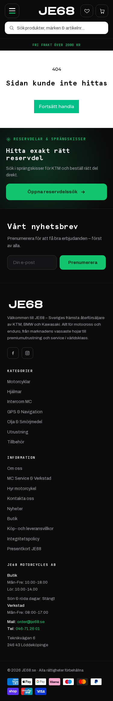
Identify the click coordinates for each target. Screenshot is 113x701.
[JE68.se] (56, 11)
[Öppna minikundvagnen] (102, 11)
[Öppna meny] (12, 11)
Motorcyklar (18, 382)
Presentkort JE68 (24, 549)
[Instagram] (27, 353)
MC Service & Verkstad (29, 478)
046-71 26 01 (28, 628)
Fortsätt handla (56, 106)
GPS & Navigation (24, 412)
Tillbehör (15, 442)
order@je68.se (31, 621)
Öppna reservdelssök (52, 191)
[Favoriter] (86, 11)
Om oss (14, 468)
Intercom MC (19, 401)
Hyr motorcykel (21, 488)
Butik (12, 518)
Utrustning (17, 432)
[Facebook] (13, 353)
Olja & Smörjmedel (24, 422)
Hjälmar (14, 391)
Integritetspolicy (23, 539)
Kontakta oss (20, 498)
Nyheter (15, 509)
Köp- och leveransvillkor (30, 528)
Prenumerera (82, 262)
